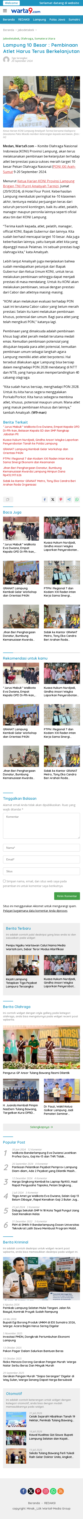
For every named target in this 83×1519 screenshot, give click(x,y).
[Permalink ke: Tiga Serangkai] (6, 59)
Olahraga (27, 38)
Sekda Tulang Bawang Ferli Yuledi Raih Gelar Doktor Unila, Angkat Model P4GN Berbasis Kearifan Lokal (51, 1455)
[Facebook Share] (45, 499)
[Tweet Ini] (53, 499)
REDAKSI (50, 1503)
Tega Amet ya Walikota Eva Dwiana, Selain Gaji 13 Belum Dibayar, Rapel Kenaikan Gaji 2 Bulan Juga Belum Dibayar (45, 1197)
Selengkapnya (40, 1127)
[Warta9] (24, 10)
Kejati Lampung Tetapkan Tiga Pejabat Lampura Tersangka (21, 982)
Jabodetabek (11, 38)
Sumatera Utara (44, 38)
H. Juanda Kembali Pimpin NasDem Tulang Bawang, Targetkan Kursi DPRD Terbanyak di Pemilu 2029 (20, 1109)
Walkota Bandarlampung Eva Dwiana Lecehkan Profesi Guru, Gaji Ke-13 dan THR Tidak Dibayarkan (44, 1154)
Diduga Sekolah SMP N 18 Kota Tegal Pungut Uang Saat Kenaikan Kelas (45, 1212)
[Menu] (5, 10)
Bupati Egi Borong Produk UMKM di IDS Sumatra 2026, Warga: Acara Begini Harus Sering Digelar (39, 1324)
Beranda (34, 1503)
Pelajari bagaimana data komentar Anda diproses (35, 911)
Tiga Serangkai (19, 58)
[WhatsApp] (53, 1491)
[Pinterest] (38, 1491)
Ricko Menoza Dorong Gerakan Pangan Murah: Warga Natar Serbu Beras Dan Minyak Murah (39, 1363)
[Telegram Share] (69, 499)
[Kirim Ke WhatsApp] (77, 499)
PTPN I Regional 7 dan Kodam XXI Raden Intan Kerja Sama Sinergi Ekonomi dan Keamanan (38, 460)
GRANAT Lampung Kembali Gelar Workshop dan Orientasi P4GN (35, 451)
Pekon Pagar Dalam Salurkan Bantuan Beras (33, 1351)
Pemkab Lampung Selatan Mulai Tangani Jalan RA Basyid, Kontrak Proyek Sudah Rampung (37, 1309)
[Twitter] (31, 1491)
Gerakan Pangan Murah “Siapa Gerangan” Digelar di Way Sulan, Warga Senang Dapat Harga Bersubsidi (38, 1378)
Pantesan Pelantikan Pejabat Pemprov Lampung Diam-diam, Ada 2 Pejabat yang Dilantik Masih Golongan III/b (44, 1169)
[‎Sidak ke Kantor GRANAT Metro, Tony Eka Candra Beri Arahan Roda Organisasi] (62, 617)
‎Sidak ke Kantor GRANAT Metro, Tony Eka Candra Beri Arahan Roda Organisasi (39, 482)
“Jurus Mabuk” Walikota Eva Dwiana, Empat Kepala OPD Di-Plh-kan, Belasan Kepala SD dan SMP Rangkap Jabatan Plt (41, 430)
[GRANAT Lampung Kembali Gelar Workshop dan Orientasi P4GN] (21, 573)
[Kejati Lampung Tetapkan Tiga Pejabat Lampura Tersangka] (22, 965)
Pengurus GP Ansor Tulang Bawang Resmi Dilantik (36, 1073)
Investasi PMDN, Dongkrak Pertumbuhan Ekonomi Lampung (36, 1338)
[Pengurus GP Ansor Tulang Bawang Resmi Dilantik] (41, 1047)
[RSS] (60, 1491)
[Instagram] (46, 1491)
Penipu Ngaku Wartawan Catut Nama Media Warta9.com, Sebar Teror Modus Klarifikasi (35, 947)
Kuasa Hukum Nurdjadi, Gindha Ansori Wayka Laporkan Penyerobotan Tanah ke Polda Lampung (40, 441)
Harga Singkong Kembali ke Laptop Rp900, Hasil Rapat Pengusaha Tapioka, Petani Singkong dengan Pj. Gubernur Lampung (44, 1183)
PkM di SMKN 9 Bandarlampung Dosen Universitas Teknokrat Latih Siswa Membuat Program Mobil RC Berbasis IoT (45, 1226)
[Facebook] (23, 1491)
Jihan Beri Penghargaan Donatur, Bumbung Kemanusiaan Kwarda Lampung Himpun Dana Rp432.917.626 (34, 471)
